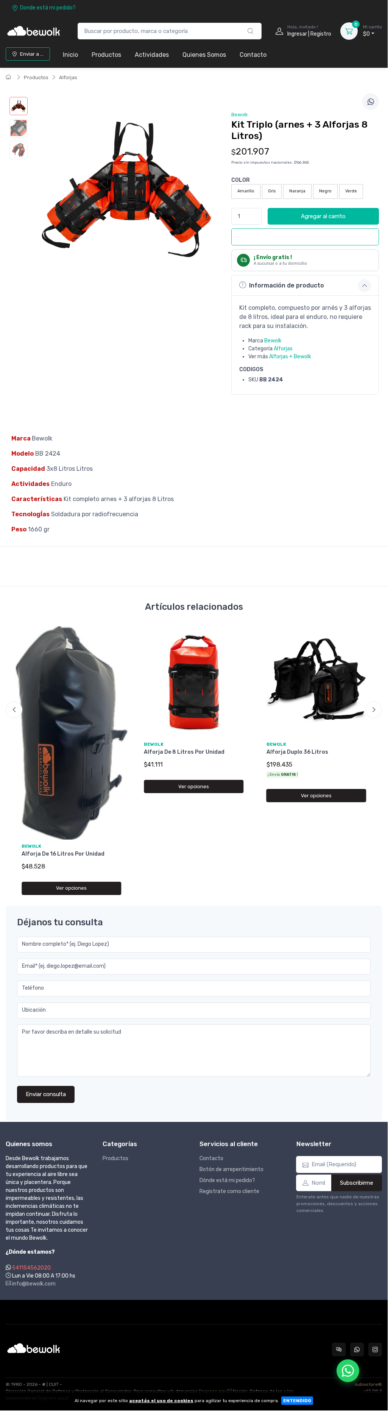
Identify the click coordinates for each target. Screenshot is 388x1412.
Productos (106, 54)
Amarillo (245, 191)
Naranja (297, 191)
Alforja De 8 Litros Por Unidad (184, 752)
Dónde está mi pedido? (227, 1180)
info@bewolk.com (33, 1284)
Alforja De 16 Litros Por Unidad (63, 854)
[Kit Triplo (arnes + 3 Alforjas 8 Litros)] (18, 106)
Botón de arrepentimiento (231, 1169)
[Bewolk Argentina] (34, 31)
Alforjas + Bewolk (290, 356)
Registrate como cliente (229, 1191)
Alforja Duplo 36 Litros (297, 752)
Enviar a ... (32, 54)
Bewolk (273, 340)
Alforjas (68, 77)
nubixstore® (368, 1384)
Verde (351, 191)
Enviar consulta (46, 1094)
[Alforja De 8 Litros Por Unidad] (193, 682)
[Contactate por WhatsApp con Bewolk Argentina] (357, 1349)
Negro (325, 191)
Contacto (253, 54)
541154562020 (31, 1268)
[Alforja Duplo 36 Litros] (316, 682)
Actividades (152, 54)
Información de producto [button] (286, 285)
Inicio (70, 54)
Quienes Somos (204, 54)
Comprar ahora (310, 236)
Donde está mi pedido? (48, 8)
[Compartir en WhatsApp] (370, 101)
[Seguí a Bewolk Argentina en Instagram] (375, 1349)
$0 (372, 31)
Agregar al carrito (323, 216)
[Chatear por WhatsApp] (348, 1370)
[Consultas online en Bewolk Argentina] (339, 1349)
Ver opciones (71, 888)
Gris (272, 191)
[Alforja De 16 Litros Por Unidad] (71, 733)
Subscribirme (356, 1182)
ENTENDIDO (297, 1400)
